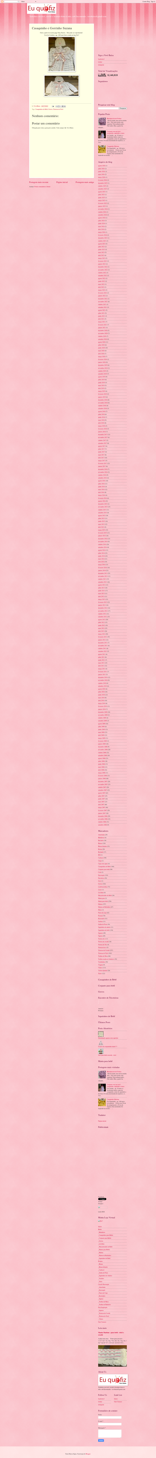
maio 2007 (101, 802)
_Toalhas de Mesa (103, 1302)
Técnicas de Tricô (58, 109)
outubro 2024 (102, 212)
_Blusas (100, 1264)
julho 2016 (101, 484)
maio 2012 (101, 628)
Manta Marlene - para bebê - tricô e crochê (111, 1333)
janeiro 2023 (102, 264)
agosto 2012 (101, 619)
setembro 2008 (102, 755)
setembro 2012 (102, 617)
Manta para (101, 898)
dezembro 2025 (102, 183)
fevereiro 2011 (102, 672)
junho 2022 (101, 281)
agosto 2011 (101, 654)
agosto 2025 (101, 192)
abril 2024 (101, 229)
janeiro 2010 (102, 709)
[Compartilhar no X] (61, 106)
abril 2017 (101, 458)
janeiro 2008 (102, 778)
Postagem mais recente (38, 182)
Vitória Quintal (102, 970)
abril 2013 (101, 596)
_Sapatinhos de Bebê (104, 1258)
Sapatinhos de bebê (103, 930)
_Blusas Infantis (103, 1267)
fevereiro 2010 (102, 706)
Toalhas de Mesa (103, 956)
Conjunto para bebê (104, 869)
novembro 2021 (103, 302)
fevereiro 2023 (102, 261)
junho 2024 (101, 223)
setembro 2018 (102, 408)
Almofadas (101, 835)
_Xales (100, 1281)
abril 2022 (101, 287)
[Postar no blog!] (59, 106)
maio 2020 (101, 351)
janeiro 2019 (102, 397)
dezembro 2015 (102, 504)
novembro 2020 (103, 333)
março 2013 (101, 599)
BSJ (99, 855)
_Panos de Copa (103, 1293)
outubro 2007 (102, 787)
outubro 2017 (102, 440)
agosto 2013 (101, 585)
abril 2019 (101, 388)
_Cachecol (101, 1270)
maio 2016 (101, 489)
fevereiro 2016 (102, 498)
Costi (99, 872)
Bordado (100, 852)
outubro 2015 (102, 510)
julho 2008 (101, 761)
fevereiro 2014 (102, 568)
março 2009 (101, 738)
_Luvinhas (101, 1244)
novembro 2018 (103, 403)
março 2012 (101, 634)
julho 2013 (101, 588)
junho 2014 (101, 556)
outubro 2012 (102, 614)
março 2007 (101, 807)
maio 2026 (101, 174)
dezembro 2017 (102, 434)
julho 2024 (101, 221)
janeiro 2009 (102, 744)
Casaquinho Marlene (113, 146)
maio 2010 (101, 698)
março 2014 (101, 565)
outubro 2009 (102, 718)
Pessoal (100, 916)
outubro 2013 (102, 579)
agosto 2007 (101, 793)
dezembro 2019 (102, 365)
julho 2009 (101, 726)
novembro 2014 (103, 541)
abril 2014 (101, 562)
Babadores (101, 838)
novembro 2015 (103, 507)
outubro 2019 (102, 371)
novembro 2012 (103, 611)
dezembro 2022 (102, 267)
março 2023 (101, 258)
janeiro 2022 (102, 296)
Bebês (100, 1229)
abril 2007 (101, 804)
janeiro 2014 (102, 570)
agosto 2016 (101, 481)
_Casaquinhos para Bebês (105, 1235)
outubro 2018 (102, 406)
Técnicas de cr (102, 947)
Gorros (50, 109)
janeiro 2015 (102, 536)
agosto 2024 (101, 218)
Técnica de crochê (103, 942)
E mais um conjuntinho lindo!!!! (107, 1046)
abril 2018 (101, 423)
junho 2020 (101, 348)
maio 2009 (101, 732)
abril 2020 (101, 354)
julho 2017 (101, 449)
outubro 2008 (102, 753)
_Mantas (100, 1253)
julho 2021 (101, 313)
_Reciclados (101, 1296)
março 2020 (101, 356)
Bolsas (100, 849)
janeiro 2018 (102, 432)
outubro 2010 (102, 683)
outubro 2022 (102, 273)
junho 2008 (101, 764)
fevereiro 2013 (102, 602)
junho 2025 (101, 197)
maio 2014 (101, 559)
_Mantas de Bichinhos (104, 1255)
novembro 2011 (103, 646)
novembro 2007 (103, 784)
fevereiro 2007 (102, 810)
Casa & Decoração (103, 1284)
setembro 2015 (102, 513)
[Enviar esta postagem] (52, 106)
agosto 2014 (101, 550)
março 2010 (101, 703)
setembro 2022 (102, 275)
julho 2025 (101, 195)
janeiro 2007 (102, 813)
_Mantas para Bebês (104, 1250)
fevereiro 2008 (102, 776)
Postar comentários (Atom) (42, 187)
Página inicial (62, 182)
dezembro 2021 (102, 299)
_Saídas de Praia (103, 1273)
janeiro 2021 (102, 328)
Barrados (100, 840)
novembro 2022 (103, 270)
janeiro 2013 (102, 605)
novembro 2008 (103, 750)
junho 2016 (101, 487)
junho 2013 (101, 591)
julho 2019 (101, 380)
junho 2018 (101, 417)
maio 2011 (101, 663)
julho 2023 (101, 247)
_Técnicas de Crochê (104, 1313)
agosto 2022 (101, 278)
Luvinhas (101, 892)
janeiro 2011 (102, 674)
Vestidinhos (101, 962)
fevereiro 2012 (102, 637)
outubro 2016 (102, 475)
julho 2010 (101, 692)
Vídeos (100, 968)
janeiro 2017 (102, 466)
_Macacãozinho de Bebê (105, 1247)
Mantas (100, 904)
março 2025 (101, 200)
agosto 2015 (101, 515)
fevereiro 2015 (102, 533)
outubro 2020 (102, 336)
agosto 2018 (101, 411)
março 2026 (101, 177)
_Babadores (101, 1232)
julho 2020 (101, 345)
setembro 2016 (102, 478)
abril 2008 (101, 770)
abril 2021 (101, 319)
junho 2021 (101, 316)
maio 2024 (101, 226)
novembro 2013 (103, 576)
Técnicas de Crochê (103, 950)
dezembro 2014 (102, 539)
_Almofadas (101, 1287)
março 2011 (101, 669)
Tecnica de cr (102, 939)
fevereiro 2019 (102, 394)
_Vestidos (101, 1278)
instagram (101, 65)
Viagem (100, 965)
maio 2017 (101, 455)
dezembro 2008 (102, 747)
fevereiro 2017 (102, 463)
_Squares (101, 1310)
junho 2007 (101, 799)
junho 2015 (101, 521)
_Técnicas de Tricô (103, 1316)
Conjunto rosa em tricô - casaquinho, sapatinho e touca (115, 132)
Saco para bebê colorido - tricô (107, 1055)
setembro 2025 (102, 189)
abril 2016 (101, 492)
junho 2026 (101, 171)
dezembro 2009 (102, 712)
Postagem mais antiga (85, 182)
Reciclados (101, 919)
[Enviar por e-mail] (57, 106)
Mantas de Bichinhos (104, 907)
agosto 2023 (101, 244)
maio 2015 (101, 524)
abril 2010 (101, 700)
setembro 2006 (102, 825)
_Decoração (101, 1290)
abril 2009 (101, 735)
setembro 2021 (102, 307)
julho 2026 (101, 169)
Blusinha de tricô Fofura (114, 118)
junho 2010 (101, 695)
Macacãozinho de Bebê (105, 895)
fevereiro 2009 (102, 741)
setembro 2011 (102, 651)
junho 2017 (101, 452)
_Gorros (100, 1241)
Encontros (101, 878)
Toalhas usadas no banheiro (106, 959)
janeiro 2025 (102, 206)
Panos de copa (102, 913)
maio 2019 (101, 385)
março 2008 (101, 773)
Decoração (101, 875)
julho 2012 (101, 622)
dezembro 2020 (102, 330)
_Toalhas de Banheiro (104, 1304)
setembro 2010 (102, 686)
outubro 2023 (102, 241)
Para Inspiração (102, 1307)
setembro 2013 (102, 582)
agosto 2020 (101, 342)
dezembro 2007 (102, 781)
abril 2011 (101, 666)
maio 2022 (101, 284)
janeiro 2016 (102, 501)
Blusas (100, 843)
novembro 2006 (103, 819)
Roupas (100, 1261)
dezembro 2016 (102, 469)
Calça (99, 861)
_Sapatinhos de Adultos (105, 1276)
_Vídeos (100, 1319)
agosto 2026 (101, 166)
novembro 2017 (103, 437)
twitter (100, 62)
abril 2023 (101, 255)
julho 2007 (101, 796)
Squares (100, 933)
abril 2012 (101, 631)
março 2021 (101, 322)
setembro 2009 (102, 721)
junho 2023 (101, 249)
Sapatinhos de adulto (104, 927)
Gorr (99, 881)
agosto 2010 (101, 689)
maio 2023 (101, 252)
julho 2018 (101, 414)
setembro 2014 (102, 547)
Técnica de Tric (102, 945)
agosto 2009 (101, 724)
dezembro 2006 (102, 816)
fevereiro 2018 (102, 429)
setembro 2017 (102, 443)
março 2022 (101, 290)
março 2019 (101, 391)
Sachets (100, 921)
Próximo (100, 1011)
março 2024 (101, 232)
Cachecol (101, 858)
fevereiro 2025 (102, 203)
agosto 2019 (101, 377)
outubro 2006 (102, 822)
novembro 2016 (103, 472)
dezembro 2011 (102, 643)
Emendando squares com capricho (108, 1038)
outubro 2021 (102, 304)
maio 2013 (101, 593)
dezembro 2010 (102, 677)
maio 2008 (101, 767)
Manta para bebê (103, 901)
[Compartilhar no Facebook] (63, 106)
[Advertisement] (114, 37)
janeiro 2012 (102, 640)
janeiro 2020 (102, 362)
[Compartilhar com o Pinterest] (65, 106)
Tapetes (100, 936)
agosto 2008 (101, 758)
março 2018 (101, 426)
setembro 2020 (102, 339)
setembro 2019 (102, 374)
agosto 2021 (101, 310)
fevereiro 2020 (102, 359)
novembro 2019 (103, 368)
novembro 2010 (103, 680)
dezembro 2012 (102, 608)
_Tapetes (100, 1299)
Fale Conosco (102, 1322)
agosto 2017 (101, 446)
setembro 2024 (102, 215)
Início (100, 1226)
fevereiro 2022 (102, 293)
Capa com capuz (103, 864)
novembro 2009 (103, 715)
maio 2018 (101, 420)
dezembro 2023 (102, 238)
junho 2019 (101, 383)
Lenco (100, 890)
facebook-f (101, 59)
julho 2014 (101, 553)
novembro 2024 (103, 209)
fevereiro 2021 (102, 325)
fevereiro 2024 (102, 235)
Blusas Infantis (102, 846)
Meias (100, 910)
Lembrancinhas (102, 887)
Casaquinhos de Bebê (41, 109)
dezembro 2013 (102, 573)
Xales (99, 973)
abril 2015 (101, 527)
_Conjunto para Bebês (104, 1238)
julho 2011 (101, 657)
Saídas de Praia (102, 924)
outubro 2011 (102, 648)
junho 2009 (101, 729)
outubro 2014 (102, 544)
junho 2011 (101, 660)
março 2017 (101, 461)
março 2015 (101, 530)
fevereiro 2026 (102, 180)
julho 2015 (101, 518)
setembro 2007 (102, 790)
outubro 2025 (102, 186)
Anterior (100, 1009)
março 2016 (101, 495)
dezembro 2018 (102, 400)
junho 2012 (101, 625)
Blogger (88, 1454)
